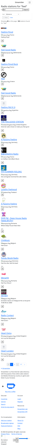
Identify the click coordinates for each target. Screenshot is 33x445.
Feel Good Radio (8, 49)
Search (26, 10)
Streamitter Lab (23, 409)
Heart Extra (6, 333)
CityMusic (5, 240)
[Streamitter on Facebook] (3, 386)
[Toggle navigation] (29, 2)
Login (19, 399)
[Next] (24, 364)
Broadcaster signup (7, 423)
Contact (20, 423)
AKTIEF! (4, 295)
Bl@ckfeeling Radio (9, 154)
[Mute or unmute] (17, 438)
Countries (4, 399)
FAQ (19, 426)
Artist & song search (7, 407)
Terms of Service (16, 434)
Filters (6, 17)
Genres (3, 402)
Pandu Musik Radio (9, 258)
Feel (3, 78)
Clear (11, 17)
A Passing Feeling (9, 139)
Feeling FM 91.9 (8, 107)
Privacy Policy (5, 434)
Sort (3, 14)
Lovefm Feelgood (9, 189)
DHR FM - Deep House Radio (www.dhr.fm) (14, 219)
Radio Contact (7, 315)
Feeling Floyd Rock (9, 64)
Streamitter (6, 368)
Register (20, 402)
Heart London (7, 351)
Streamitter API (22, 412)
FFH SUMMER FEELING (11, 171)
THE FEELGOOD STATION (12, 121)
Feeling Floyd (7, 32)
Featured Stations (6, 426)
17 (21, 364)
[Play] (14, 440)
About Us (20, 420)
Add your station (6, 420)
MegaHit (5, 277)
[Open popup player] (17, 441)
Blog (19, 428)
